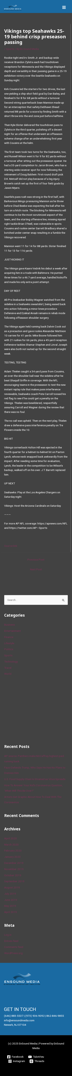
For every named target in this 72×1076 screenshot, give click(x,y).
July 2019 (10, 893)
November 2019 (14, 869)
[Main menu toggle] (64, 7)
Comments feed (13, 946)
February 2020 (13, 850)
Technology (11, 661)
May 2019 (10, 905)
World (7, 673)
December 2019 (13, 862)
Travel (7, 667)
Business (9, 624)
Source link (10, 545)
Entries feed (11, 940)
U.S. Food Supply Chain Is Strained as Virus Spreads (34, 779)
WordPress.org (13, 953)
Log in (7, 934)
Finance (8, 637)
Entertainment (12, 630)
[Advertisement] (34, 709)
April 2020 (10, 838)
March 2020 (11, 844)
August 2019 (12, 887)
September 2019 (14, 881)
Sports (10, 48)
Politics (8, 649)
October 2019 (12, 875)
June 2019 (10, 899)
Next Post (36, 569)
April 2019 (10, 912)
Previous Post (35, 559)
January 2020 (12, 856)
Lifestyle (9, 643)
